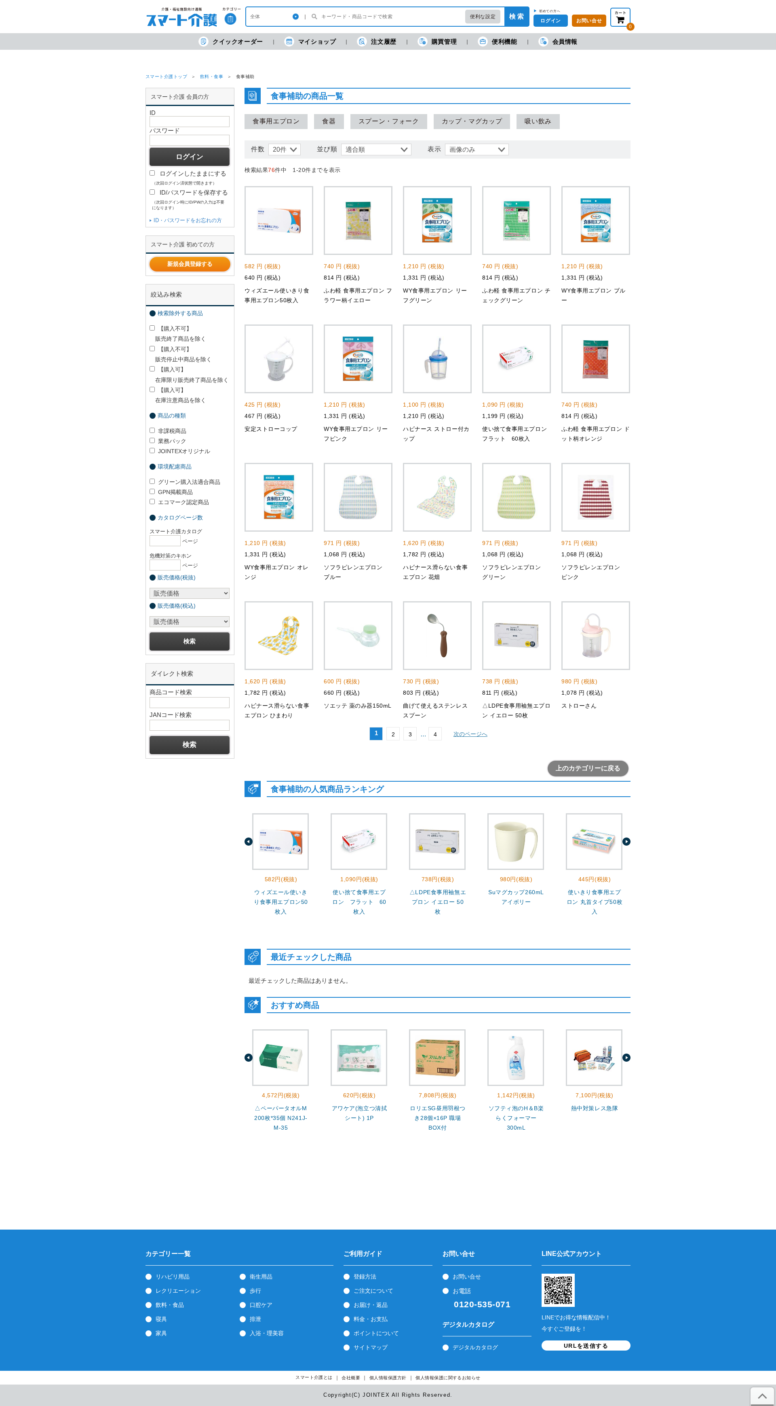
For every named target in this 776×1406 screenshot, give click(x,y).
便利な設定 (483, 16)
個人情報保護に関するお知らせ (448, 1378)
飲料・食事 (211, 76)
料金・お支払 (371, 1319)
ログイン (550, 20)
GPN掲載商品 (175, 492)
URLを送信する (586, 1345)
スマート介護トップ (166, 76)
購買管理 (444, 41)
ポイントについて (376, 1333)
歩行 (255, 1291)
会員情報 (565, 41)
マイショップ (317, 41)
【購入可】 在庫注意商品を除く (178, 395)
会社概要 (351, 1378)
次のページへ (470, 734)
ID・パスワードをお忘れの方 (188, 220)
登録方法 (365, 1276)
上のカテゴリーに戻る (588, 768)
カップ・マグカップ (472, 121)
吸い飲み (538, 121)
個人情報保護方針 (388, 1378)
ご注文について (373, 1291)
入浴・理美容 (267, 1333)
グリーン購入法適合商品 (189, 482)
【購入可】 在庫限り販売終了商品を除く (189, 374)
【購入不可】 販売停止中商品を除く (181, 354)
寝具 (161, 1319)
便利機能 (504, 41)
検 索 (516, 16)
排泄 (255, 1319)
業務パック (172, 441)
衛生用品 (261, 1276)
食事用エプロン (276, 121)
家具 (161, 1333)
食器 (328, 121)
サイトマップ (371, 1347)
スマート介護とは (314, 1377)
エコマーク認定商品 (183, 502)
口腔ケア (261, 1305)
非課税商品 (172, 431)
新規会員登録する (190, 264)
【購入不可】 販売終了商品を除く (178, 333)
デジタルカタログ (475, 1347)
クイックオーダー (238, 41)
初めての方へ (550, 11)
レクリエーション (178, 1291)
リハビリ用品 (173, 1276)
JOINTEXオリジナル (184, 451)
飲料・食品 (170, 1305)
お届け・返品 (371, 1305)
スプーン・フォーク (388, 121)
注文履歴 (383, 41)
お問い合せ (589, 20)
